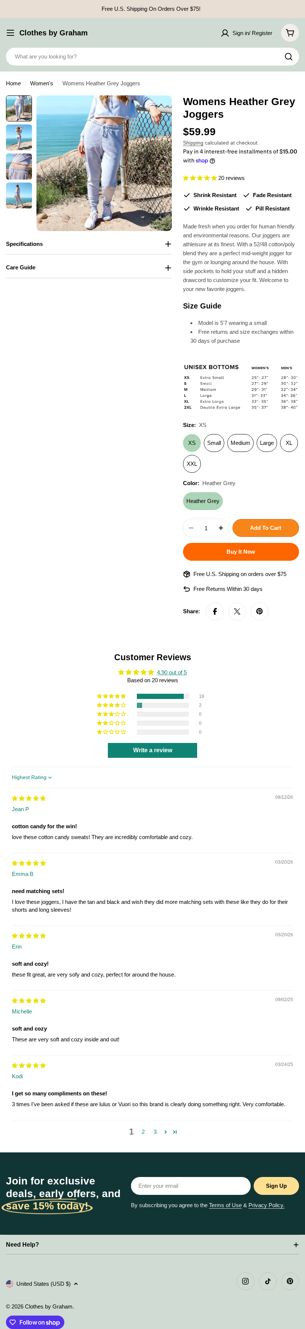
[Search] (288, 56)
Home (13, 83)
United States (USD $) (43, 1284)
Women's (41, 83)
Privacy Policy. (266, 1205)
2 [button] (143, 1132)
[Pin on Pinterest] (260, 611)
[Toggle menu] (10, 32)
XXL (192, 464)
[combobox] (152, 57)
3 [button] (155, 1132)
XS (192, 443)
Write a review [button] (152, 750)
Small (214, 443)
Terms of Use (225, 1205)
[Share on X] (237, 611)
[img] (29, 798)
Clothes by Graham (53, 33)
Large (267, 443)
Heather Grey (202, 501)
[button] (200, 178)
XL (289, 443)
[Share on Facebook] (215, 611)
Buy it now (241, 551)
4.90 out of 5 (172, 672)
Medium (240, 443)
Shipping (193, 143)
